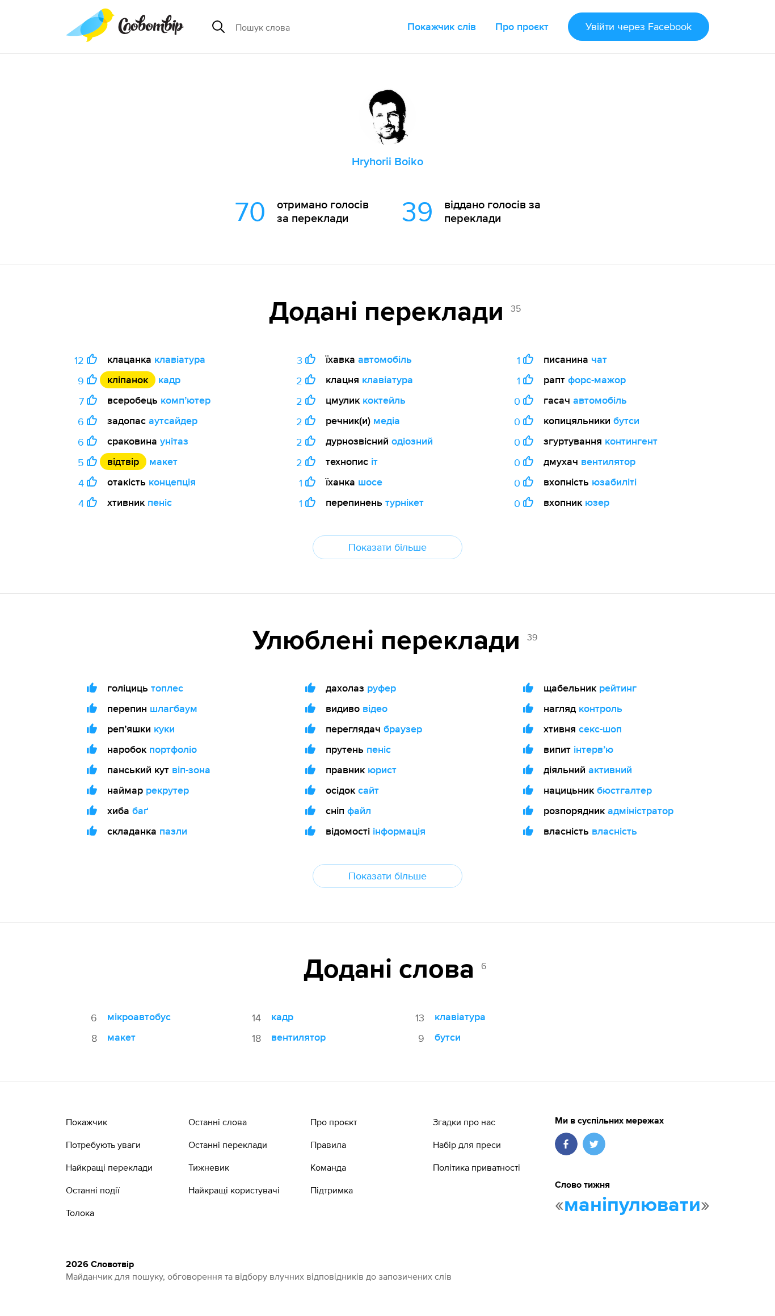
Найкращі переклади (109, 1167)
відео (375, 708)
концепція (172, 482)
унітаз (174, 441)
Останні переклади (227, 1144)
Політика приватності (476, 1167)
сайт (368, 790)
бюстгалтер (624, 790)
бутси (626, 420)
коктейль (384, 400)
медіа (386, 420)
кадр (169, 379)
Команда (328, 1167)
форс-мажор (597, 379)
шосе (370, 482)
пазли (173, 831)
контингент (631, 441)
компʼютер (185, 400)
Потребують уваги (103, 1144)
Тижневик (208, 1167)
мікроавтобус (139, 1016)
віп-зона (191, 770)
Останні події (93, 1190)
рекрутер (167, 790)
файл (359, 810)
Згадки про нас (464, 1122)
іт (374, 461)
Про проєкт (522, 26)
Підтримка (331, 1190)
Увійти (639, 26)
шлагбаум (173, 708)
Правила (328, 1144)
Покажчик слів (441, 26)
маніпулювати (632, 1205)
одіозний (412, 441)
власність (614, 831)
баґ (140, 810)
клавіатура (179, 359)
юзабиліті (614, 482)
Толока (80, 1213)
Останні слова (217, 1122)
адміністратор (640, 810)
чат (599, 359)
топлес (167, 688)
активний (610, 770)
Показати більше (387, 547)
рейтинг (618, 688)
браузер (403, 729)
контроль (600, 708)
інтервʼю (593, 749)
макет (163, 461)
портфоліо (173, 749)
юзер (597, 502)
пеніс (160, 502)
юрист (382, 770)
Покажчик (86, 1122)
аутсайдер (173, 420)
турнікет (404, 502)
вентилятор (608, 461)
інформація (399, 831)
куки (164, 729)
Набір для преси (467, 1144)
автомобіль (385, 359)
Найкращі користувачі (234, 1190)
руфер (381, 688)
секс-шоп (600, 729)
